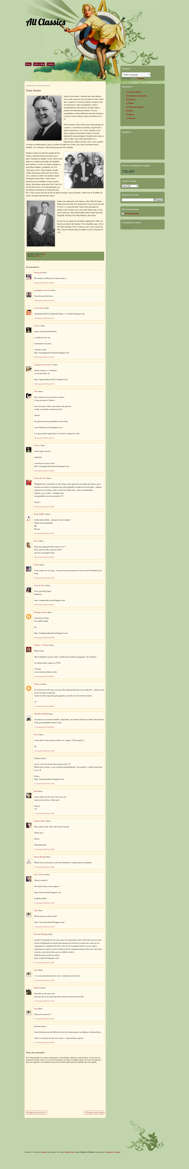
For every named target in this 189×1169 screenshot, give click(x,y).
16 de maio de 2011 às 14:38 (44, 506)
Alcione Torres (40, 585)
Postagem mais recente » (36, 1113)
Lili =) (36, 541)
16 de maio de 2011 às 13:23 (44, 357)
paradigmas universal (42, 290)
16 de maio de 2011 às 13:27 (44, 438)
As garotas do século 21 (43, 365)
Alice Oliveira (39, 875)
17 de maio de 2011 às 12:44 (44, 927)
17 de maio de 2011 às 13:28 (44, 980)
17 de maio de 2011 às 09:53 (44, 727)
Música (38, 256)
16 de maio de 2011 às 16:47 (44, 557)
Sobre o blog (39, 64)
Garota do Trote (40, 478)
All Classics (45, 21)
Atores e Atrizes (134, 92)
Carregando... (127, 227)
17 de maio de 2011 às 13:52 (44, 1001)
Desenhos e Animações (137, 96)
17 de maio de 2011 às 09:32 (44, 676)
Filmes (131, 103)
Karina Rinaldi (40, 857)
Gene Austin (33, 90)
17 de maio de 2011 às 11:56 (44, 813)
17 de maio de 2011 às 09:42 (44, 706)
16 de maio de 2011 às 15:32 (44, 533)
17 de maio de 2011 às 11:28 (44, 751)
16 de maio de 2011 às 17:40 (44, 578)
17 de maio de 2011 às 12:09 (44, 867)
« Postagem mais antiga (94, 1113)
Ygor (36, 910)
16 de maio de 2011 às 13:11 (44, 318)
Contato (50, 64)
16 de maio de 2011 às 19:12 (44, 605)
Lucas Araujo (39, 308)
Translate (140, 78)
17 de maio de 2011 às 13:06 (44, 962)
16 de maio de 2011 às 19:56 (44, 637)
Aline (36, 391)
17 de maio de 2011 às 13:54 (44, 1019)
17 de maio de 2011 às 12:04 (44, 849)
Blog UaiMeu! (39, 514)
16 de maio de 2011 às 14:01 (44, 471)
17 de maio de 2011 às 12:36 (44, 903)
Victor (36, 735)
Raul (36, 791)
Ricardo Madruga (41, 934)
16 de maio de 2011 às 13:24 (44, 384)
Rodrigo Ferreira (40, 612)
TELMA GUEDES (41, 714)
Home (28, 64)
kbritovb (37, 988)
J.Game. (37, 326)
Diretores (132, 99)
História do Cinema (135, 107)
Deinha (37, 565)
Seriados (131, 118)
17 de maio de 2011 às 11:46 (44, 784)
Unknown (38, 684)
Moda (130, 111)
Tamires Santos (40, 821)
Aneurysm (38, 273)
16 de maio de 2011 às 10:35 (44, 283)
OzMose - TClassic (41, 645)
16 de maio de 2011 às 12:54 (44, 300)
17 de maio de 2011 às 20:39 (44, 1042)
